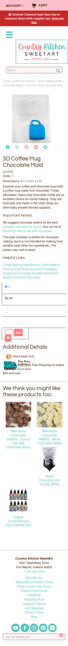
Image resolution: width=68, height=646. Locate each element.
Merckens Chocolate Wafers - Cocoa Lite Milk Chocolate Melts (18, 439)
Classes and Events (34, 590)
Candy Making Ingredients (20, 264)
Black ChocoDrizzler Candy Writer (49, 480)
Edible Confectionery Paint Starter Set (18, 521)
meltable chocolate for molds (22, 226)
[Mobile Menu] (8, 35)
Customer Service (34, 603)
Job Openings (34, 608)
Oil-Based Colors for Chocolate (31, 275)
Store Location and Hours (34, 586)
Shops (7, 81)
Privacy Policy (34, 612)
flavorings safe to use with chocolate (27, 231)
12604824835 (34, 571)
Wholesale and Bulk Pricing (34, 582)
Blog (34, 616)
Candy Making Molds (49, 81)
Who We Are (34, 577)
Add (18, 332)
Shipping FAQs (34, 599)
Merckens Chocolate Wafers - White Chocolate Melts (49, 437)
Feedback (34, 595)
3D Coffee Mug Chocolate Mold (44, 85)
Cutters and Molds (24, 81)
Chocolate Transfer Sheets (35, 273)
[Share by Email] (36, 146)
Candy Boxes (21, 269)
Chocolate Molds (13, 85)
